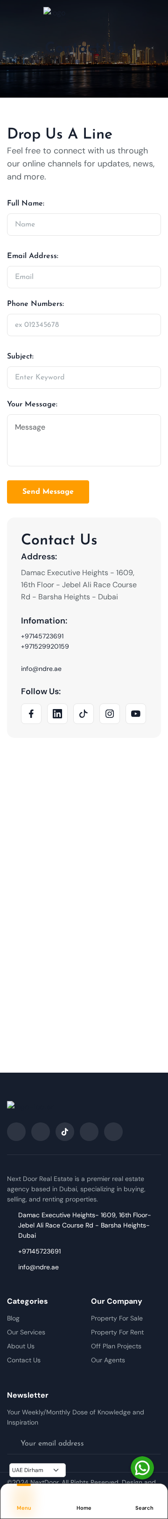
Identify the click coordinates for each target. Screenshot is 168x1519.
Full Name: (25, 203)
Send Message (48, 492)
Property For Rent (117, 1332)
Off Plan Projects (116, 1346)
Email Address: (32, 256)
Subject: (20, 356)
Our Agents (108, 1360)
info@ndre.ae (41, 668)
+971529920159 (45, 646)
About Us (21, 1346)
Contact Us (24, 1360)
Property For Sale (117, 1318)
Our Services (26, 1332)
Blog (13, 1318)
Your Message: (32, 404)
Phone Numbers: (35, 304)
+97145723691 (42, 636)
